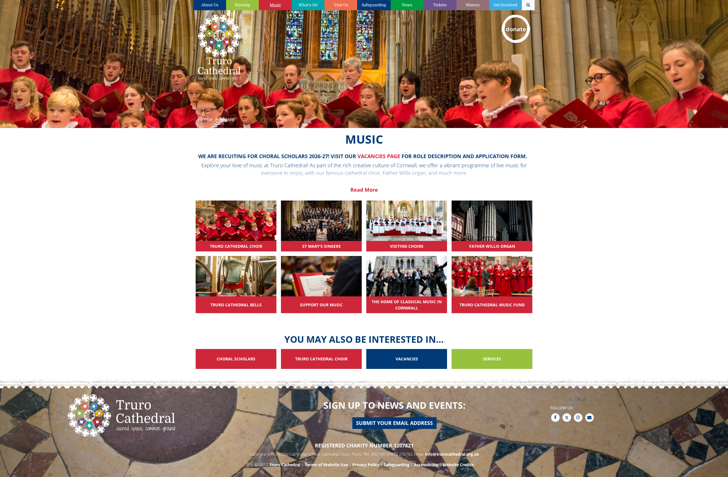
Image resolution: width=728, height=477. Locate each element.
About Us (209, 5)
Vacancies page (378, 156)
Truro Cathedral (284, 464)
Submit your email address (394, 423)
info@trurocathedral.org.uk (452, 454)
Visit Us (341, 5)
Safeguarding (374, 5)
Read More (364, 189)
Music (275, 5)
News (407, 5)
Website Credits (458, 464)
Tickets (439, 5)
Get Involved (505, 5)
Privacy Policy (365, 464)
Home (205, 119)
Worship (242, 5)
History (473, 5)
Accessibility (426, 464)
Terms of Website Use (326, 464)
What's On (308, 5)
